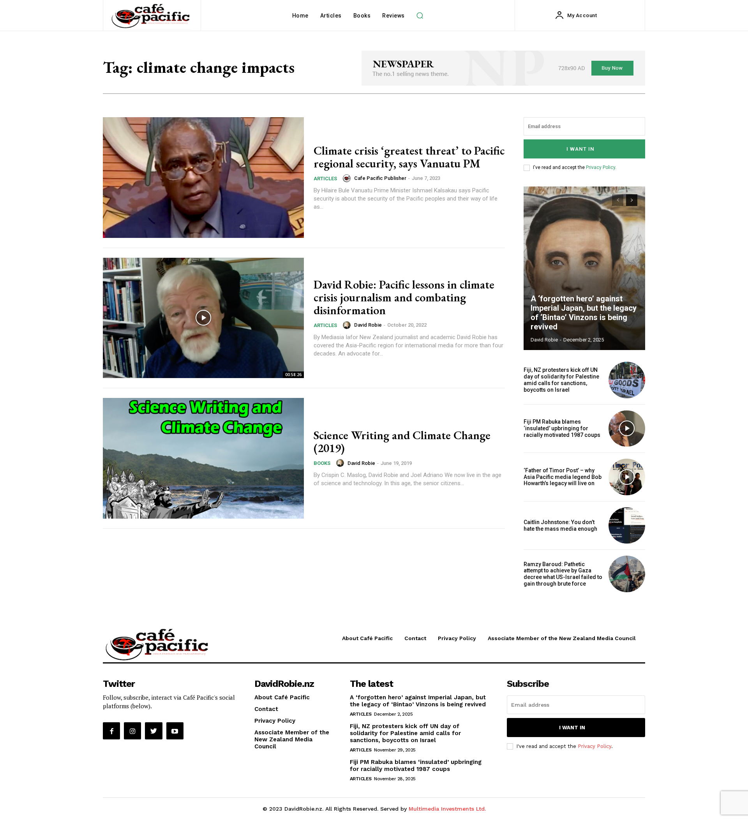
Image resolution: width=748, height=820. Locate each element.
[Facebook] (111, 730)
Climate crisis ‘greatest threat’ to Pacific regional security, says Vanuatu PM (409, 157)
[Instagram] (132, 730)
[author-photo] (348, 178)
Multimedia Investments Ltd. (447, 809)
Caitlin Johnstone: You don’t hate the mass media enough (560, 525)
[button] (420, 15)
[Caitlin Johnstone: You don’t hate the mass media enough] (627, 525)
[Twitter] (153, 730)
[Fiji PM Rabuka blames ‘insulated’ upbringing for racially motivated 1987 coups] (627, 428)
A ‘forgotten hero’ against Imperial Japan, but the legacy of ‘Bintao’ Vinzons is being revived (584, 312)
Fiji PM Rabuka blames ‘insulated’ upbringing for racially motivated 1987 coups (562, 428)
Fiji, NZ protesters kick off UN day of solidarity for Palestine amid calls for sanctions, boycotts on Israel (561, 379)
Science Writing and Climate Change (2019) (402, 442)
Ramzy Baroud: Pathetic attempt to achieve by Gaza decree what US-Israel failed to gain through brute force (563, 574)
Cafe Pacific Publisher (380, 178)
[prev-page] (617, 200)
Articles (325, 178)
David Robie (368, 325)
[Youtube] (174, 730)
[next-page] (631, 200)
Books (322, 463)
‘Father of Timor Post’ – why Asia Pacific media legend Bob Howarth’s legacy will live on (563, 477)
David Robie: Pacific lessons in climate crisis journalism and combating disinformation (404, 297)
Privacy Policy (600, 167)
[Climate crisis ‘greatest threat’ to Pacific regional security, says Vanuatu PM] (203, 177)
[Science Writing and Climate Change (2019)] (203, 458)
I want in (580, 149)
